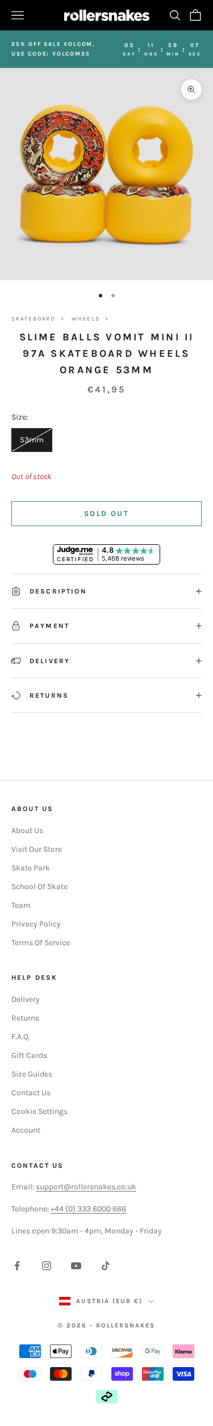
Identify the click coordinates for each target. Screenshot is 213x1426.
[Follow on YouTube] (76, 1265)
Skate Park (30, 868)
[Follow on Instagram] (46, 1265)
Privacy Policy (36, 924)
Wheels (86, 318)
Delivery (25, 999)
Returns (25, 1018)
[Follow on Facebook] (17, 1265)
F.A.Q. (20, 1036)
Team (21, 905)
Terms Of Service (40, 942)
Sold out (106, 513)
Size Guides (31, 1074)
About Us (27, 830)
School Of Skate (39, 886)
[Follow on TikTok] (105, 1265)
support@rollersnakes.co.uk (86, 1187)
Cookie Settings (39, 1111)
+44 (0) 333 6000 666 (88, 1209)
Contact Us (31, 1093)
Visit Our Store (36, 849)
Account (25, 1130)
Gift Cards (29, 1055)
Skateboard (33, 318)
